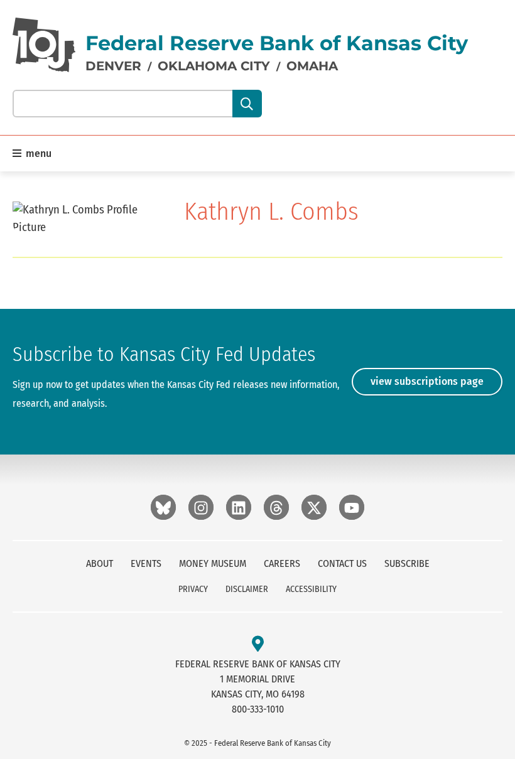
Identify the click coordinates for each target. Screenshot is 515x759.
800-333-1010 (258, 709)
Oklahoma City (214, 65)
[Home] (44, 45)
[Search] (247, 103)
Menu (37, 153)
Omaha (312, 65)
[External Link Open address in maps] (258, 644)
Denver (113, 65)
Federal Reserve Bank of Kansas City (276, 43)
